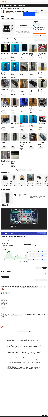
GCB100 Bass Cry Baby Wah (38, 182)
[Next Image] (12, 198)
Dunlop (20, 193)
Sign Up (44, 1)
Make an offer (13, 60)
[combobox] (10, 239)
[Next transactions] (45, 262)
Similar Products (7, 15)
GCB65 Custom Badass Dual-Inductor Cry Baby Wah (13, 183)
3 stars (23, 275)
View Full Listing (19, 34)
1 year (24, 261)
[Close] (34, 13)
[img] (24, 25)
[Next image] (13, 28)
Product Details (13, 15)
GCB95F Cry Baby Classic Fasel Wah (5, 182)
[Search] (30, 1)
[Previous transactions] (43, 262)
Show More (15, 200)
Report (3, 289)
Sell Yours (44, 267)
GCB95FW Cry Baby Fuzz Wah (30, 182)
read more (43, 287)
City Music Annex (20, 25)
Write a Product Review (5, 276)
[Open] (19, 239)
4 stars (23, 274)
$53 (42, 256)
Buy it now (39, 33)
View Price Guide (38, 267)
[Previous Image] (2, 198)
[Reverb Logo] (4, 1)
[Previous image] (3, 28)
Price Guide (18, 15)
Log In (46, 1)
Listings (2, 15)
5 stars (23, 273)
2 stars (23, 276)
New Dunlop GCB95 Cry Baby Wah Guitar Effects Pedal (23, 21)
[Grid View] (36, 39)
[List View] (37, 39)
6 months (21, 261)
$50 (42, 255)
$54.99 (43, 252)
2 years (27, 261)
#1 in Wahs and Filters (11, 12)
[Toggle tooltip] (15, 18)
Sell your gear (35, 1)
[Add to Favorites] (29, 11)
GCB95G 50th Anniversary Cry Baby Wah (21, 183)
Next (29, 170)
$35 (42, 259)
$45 (42, 251)
